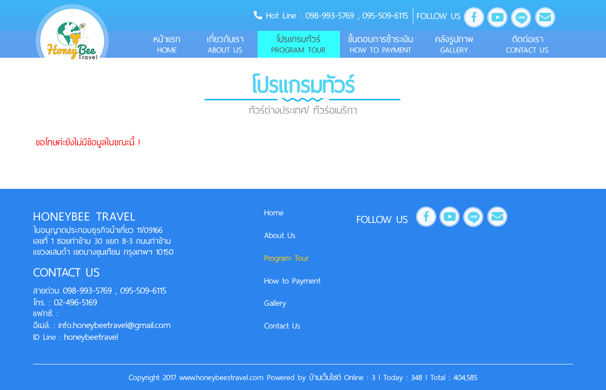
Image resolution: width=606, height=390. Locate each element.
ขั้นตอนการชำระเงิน (380, 44)
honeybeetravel (91, 337)
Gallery (275, 303)
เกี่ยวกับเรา (225, 44)
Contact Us (282, 326)
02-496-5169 (73, 302)
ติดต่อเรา (527, 44)
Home (274, 212)
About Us (279, 235)
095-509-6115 (385, 15)
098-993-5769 (331, 15)
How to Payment (292, 281)
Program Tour (286, 258)
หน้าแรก (166, 44)
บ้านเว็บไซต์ (326, 377)
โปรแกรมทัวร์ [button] (298, 44)
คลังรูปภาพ (454, 44)
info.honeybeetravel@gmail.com (114, 325)
